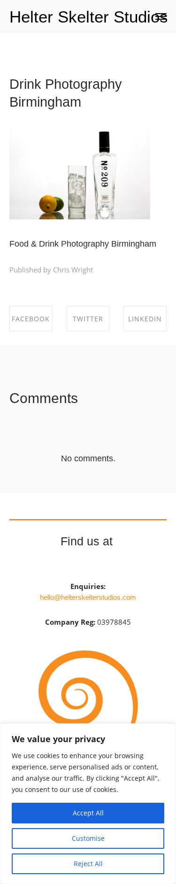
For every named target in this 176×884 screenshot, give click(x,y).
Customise (88, 838)
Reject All (88, 863)
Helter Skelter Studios (88, 16)
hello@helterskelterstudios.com (88, 597)
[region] (88, 803)
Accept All (88, 812)
